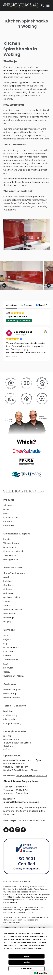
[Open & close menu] (48, 5)
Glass (6, 513)
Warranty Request (12, 689)
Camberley (8, 585)
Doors (6, 509)
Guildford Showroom (13, 675)
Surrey (6, 605)
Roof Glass (8, 525)
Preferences (26, 968)
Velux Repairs (9, 555)
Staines (7, 601)
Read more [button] (11, 356)
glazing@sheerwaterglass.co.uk (21, 802)
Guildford (7, 589)
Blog (5, 643)
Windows (7, 505)
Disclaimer (8, 711)
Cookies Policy (10, 715)
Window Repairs (11, 543)
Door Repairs (9, 547)
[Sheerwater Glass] (20, 5)
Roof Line (7, 521)
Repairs (6, 539)
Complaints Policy (12, 723)
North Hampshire (11, 597)
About (6, 635)
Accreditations (10, 659)
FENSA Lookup (10, 693)
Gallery (6, 671)
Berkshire (7, 581)
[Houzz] (6, 831)
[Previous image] (4, 285)
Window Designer (11, 697)
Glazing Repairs (10, 559)
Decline (27, 962)
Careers (7, 655)
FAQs (5, 663)
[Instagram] (18, 831)
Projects (7, 639)
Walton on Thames (12, 609)
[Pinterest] (12, 831)
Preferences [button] (38, 948)
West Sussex (9, 613)
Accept (27, 956)
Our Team (8, 651)
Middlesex (8, 593)
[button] (26, 305)
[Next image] (48, 285)
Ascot (6, 577)
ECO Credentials (11, 647)
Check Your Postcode (14, 573)
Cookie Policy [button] (22, 945)
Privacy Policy (10, 719)
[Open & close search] (42, 5)
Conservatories (10, 517)
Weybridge (8, 617)
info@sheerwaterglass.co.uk (31, 775)
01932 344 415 (37, 820)
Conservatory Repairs (13, 551)
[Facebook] (23, 831)
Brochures (8, 667)
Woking (7, 621)
